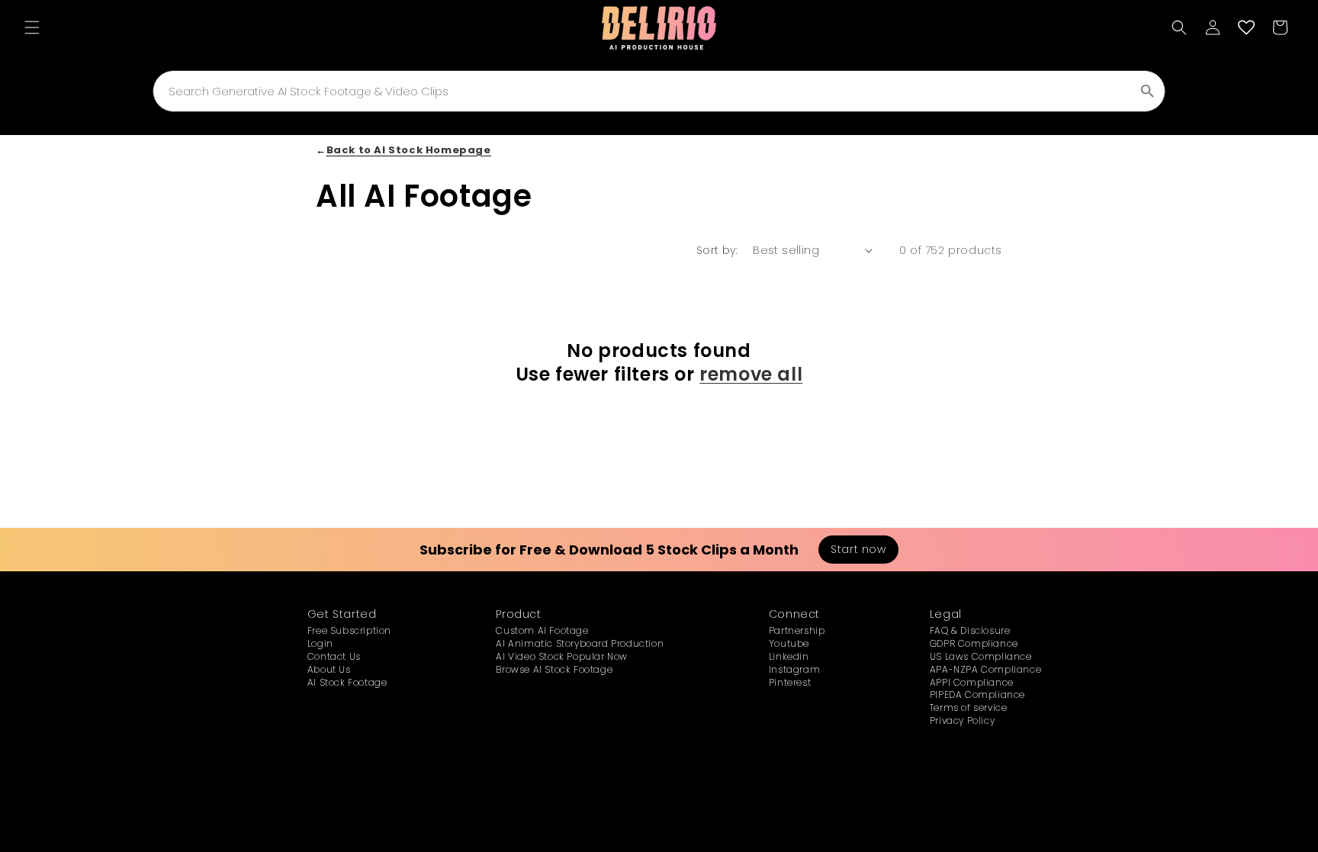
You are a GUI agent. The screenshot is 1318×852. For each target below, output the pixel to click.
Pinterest (790, 682)
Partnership (797, 630)
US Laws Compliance (981, 656)
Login (320, 643)
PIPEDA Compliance (977, 694)
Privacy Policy (962, 720)
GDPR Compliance (974, 643)
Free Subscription (349, 630)
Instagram (794, 669)
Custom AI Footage (542, 630)
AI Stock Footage (347, 682)
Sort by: (717, 250)
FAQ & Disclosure (970, 630)
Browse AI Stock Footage (554, 669)
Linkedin (789, 656)
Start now (858, 549)
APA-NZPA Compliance (985, 669)
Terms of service (969, 707)
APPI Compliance (972, 682)
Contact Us (334, 656)
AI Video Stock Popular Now (562, 656)
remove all (750, 374)
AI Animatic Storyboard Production (580, 643)
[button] (32, 27)
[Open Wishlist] (1246, 27)
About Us (329, 669)
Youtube (789, 643)
